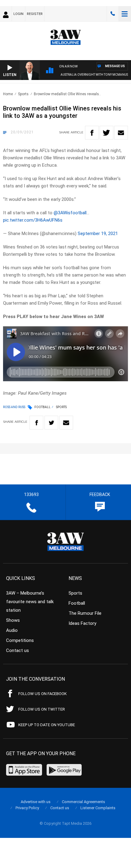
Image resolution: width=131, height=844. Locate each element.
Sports (23, 94)
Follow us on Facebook (42, 693)
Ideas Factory (82, 623)
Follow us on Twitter (41, 709)
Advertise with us (36, 801)
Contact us (17, 650)
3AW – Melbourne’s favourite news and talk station (30, 601)
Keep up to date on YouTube (46, 725)
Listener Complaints (97, 808)
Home (8, 94)
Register (35, 14)
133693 (113, 13)
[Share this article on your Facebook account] (92, 132)
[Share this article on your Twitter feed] (106, 132)
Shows (13, 620)
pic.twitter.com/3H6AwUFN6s (32, 220)
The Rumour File (85, 613)
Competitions (20, 640)
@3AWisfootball (70, 213)
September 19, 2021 (98, 233)
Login (18, 14)
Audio (12, 630)
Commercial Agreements (83, 801)
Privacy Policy (27, 808)
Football (42, 407)
